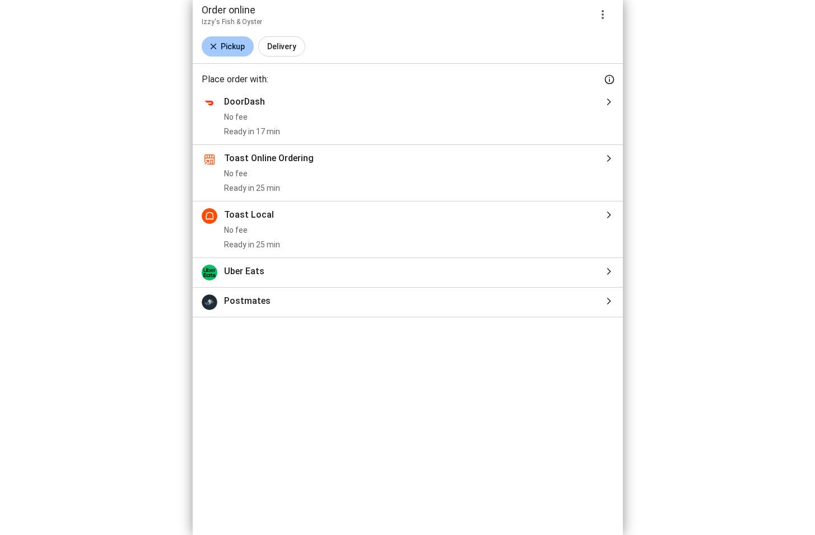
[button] (228, 46)
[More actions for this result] (603, 14)
